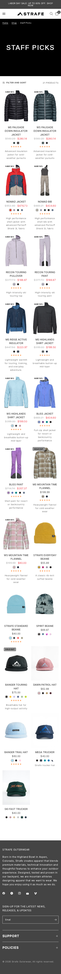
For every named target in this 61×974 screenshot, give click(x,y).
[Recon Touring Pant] (45, 251)
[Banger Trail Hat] (16, 730)
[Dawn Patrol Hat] (45, 663)
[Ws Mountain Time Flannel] (16, 533)
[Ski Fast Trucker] (16, 787)
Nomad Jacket (16, 201)
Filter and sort (16, 82)
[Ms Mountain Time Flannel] (45, 463)
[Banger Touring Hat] (16, 663)
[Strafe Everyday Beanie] (45, 533)
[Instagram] (21, 893)
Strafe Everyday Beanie (44, 557)
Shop (14, 23)
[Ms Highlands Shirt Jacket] (45, 318)
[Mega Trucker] (45, 730)
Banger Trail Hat (16, 752)
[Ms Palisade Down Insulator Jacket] (16, 106)
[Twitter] (14, 893)
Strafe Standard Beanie (16, 627)
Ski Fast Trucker (16, 809)
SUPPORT (10, 936)
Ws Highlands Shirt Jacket (16, 415)
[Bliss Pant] (16, 463)
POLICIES (10, 948)
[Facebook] (6, 893)
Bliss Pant (16, 484)
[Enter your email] (55, 920)
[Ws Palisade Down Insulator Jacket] (45, 106)
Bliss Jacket (44, 413)
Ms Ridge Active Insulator (16, 341)
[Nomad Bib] (45, 180)
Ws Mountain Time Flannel (16, 557)
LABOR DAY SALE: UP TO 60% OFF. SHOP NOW (30, 4)
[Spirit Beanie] (45, 604)
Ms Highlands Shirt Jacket (44, 341)
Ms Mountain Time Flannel (45, 486)
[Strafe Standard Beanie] (16, 604)
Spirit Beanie (45, 625)
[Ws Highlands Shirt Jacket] (16, 392)
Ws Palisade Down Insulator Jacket (45, 131)
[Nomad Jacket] (16, 180)
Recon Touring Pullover (16, 274)
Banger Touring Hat (16, 686)
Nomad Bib (45, 201)
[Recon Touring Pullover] (16, 251)
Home (5, 23)
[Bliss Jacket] (45, 392)
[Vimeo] (37, 893)
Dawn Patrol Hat (45, 684)
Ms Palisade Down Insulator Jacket (16, 131)
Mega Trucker (44, 752)
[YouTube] (29, 893)
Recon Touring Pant (45, 274)
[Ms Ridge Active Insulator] (16, 318)
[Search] (51, 14)
